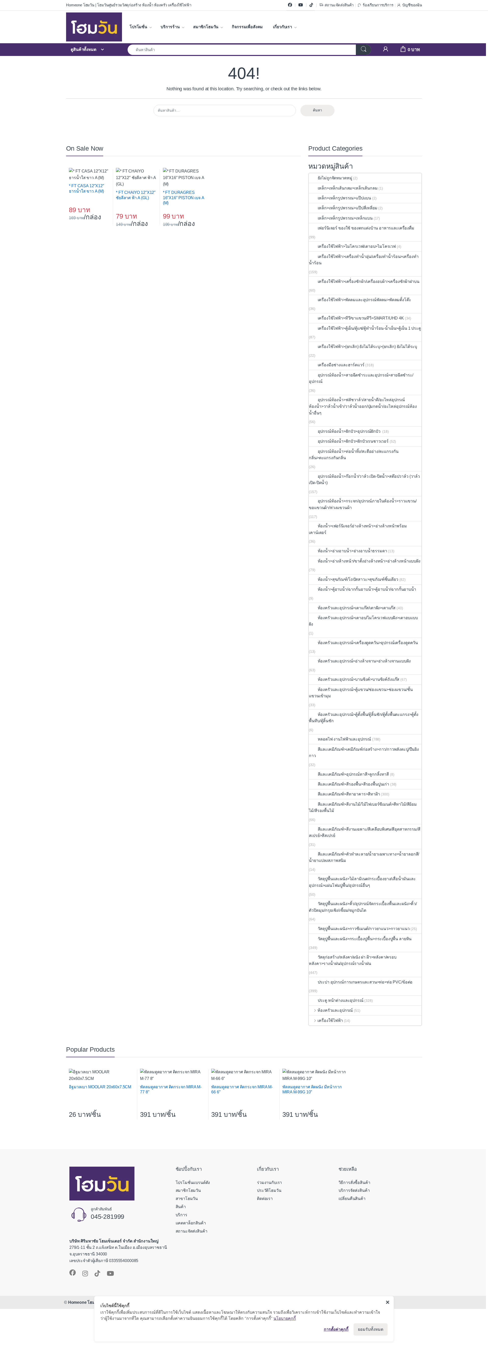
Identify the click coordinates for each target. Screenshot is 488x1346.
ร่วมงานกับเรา (269, 1182)
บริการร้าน (170, 27)
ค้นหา (317, 110)
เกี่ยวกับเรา (282, 27)
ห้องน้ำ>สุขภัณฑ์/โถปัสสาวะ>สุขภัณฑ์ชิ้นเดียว (358, 579)
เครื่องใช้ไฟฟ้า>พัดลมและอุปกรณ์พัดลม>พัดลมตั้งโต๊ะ (364, 300)
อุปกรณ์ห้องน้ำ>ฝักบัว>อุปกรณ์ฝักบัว (349, 431)
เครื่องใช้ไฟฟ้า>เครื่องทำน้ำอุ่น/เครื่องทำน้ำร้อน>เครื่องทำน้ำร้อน (363, 259)
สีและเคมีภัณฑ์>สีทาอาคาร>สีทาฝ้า (349, 794)
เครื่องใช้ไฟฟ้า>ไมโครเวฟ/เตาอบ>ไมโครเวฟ (357, 246)
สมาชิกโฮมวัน (205, 27)
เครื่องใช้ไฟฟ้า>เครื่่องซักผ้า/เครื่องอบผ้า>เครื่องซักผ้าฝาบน (368, 281)
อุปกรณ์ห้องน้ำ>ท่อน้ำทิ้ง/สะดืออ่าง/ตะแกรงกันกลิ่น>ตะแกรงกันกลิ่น (353, 454)
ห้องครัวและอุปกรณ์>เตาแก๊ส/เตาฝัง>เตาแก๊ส (356, 608)
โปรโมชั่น (138, 27)
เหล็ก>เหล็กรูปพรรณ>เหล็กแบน (345, 218)
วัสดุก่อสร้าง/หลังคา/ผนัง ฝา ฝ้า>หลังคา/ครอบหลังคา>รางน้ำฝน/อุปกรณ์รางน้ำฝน (352, 960)
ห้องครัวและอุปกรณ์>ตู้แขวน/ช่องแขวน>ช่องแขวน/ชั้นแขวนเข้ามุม (361, 692)
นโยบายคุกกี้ (284, 1318)
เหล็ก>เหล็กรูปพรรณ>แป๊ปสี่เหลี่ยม (347, 208)
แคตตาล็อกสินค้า (191, 1223)
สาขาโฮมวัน (187, 1198)
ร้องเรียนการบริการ (378, 5)
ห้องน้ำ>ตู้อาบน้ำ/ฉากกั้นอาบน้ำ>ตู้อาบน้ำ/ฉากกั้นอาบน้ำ (367, 589)
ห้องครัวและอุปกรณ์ (335, 1010)
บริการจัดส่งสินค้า (354, 1190)
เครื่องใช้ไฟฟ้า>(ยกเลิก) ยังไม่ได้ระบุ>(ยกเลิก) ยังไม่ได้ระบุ (367, 346)
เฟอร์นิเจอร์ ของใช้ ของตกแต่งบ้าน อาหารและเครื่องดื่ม (366, 228)
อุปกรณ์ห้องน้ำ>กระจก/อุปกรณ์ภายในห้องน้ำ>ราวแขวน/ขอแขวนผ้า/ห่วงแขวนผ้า (362, 504)
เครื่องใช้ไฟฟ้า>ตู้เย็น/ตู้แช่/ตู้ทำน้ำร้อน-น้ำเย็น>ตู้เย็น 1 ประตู (369, 328)
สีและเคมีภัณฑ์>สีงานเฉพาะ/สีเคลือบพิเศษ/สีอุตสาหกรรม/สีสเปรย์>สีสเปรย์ (364, 832)
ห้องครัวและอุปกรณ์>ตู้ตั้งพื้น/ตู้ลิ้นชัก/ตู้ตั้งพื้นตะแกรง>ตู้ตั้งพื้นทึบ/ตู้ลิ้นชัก (363, 717)
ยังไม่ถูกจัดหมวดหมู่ (335, 178)
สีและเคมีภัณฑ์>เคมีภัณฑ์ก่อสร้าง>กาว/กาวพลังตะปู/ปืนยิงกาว (364, 752)
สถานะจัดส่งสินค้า (339, 5)
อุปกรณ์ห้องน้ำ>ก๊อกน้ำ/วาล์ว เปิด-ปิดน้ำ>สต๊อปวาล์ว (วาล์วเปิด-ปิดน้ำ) (364, 479)
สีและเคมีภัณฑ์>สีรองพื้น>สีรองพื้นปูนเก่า (353, 784)
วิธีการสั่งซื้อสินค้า (354, 1182)
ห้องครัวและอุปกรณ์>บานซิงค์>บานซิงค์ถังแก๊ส (358, 679)
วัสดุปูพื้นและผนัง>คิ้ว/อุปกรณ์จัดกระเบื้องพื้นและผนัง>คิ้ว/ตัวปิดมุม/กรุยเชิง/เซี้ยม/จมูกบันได (363, 907)
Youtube (300, 5)
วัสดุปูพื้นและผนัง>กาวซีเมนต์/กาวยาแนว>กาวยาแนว (363, 929)
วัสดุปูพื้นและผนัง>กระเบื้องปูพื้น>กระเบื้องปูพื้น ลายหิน (364, 939)
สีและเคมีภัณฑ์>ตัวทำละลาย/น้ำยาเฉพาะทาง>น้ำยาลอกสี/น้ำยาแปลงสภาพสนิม (364, 857)
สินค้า (181, 1207)
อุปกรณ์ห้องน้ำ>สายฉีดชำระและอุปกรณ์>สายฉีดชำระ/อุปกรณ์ (361, 378)
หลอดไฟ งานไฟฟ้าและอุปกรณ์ (344, 739)
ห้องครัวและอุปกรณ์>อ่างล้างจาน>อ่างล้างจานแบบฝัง (364, 661)
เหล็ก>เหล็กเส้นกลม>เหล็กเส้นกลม (347, 188)
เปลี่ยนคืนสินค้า (352, 1198)
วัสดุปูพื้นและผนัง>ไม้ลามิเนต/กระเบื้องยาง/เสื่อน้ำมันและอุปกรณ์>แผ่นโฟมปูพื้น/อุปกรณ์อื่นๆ (362, 882)
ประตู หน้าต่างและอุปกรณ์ (340, 1000)
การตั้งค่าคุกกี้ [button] (336, 1329)
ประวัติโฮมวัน (269, 1190)
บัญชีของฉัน (412, 5)
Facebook (290, 5)
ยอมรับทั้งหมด (370, 1329)
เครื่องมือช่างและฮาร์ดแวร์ (341, 365)
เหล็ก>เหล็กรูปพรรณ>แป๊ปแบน (344, 198)
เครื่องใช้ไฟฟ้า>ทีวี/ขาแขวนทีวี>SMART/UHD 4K (361, 318)
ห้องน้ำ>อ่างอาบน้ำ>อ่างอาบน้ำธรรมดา (352, 551)
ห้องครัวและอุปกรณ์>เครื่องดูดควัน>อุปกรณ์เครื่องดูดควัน (368, 643)
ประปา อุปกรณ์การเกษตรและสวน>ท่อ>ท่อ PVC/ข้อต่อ (365, 982)
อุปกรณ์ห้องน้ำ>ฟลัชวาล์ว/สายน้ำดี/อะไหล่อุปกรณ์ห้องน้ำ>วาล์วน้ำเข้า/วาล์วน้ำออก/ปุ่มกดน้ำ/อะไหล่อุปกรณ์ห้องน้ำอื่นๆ (363, 406)
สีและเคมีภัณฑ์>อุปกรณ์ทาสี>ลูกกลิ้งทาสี (353, 774)
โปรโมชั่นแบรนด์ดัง (193, 1182)
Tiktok (311, 5)
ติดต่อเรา (265, 1198)
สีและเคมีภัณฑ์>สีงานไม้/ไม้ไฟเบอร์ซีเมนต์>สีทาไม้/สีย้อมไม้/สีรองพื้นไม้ (363, 807)
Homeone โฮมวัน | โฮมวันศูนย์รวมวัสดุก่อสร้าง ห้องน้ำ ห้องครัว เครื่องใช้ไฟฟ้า (128, 5)
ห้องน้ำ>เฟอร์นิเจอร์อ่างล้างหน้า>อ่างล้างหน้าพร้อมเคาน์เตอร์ (358, 529)
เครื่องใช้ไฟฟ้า (330, 1020)
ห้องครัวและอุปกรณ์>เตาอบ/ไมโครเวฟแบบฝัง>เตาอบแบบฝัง (363, 621)
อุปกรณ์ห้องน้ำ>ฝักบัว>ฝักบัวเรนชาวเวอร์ (353, 441)
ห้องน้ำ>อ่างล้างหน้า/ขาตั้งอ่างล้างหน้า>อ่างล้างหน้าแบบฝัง (369, 561)
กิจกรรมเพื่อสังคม (247, 27)
